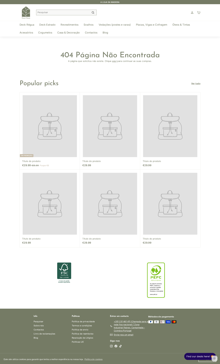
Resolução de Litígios (82, 337)
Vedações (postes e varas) (115, 24)
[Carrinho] (198, 12)
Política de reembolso (83, 333)
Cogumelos (45, 32)
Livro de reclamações (44, 333)
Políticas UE (78, 342)
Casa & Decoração (68, 32)
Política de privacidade (83, 321)
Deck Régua (27, 24)
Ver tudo (195, 83)
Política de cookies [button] (94, 359)
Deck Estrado (47, 24)
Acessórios (26, 32)
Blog (105, 32)
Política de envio (80, 329)
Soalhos (89, 24)
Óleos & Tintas (181, 24)
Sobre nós (39, 325)
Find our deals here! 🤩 (200, 356)
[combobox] (66, 12)
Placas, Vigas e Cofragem (151, 24)
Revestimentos (70, 24)
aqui (114, 61)
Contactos (91, 32)
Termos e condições (82, 325)
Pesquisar (38, 321)
